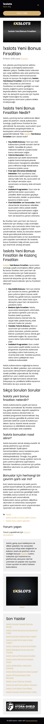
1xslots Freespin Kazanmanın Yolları (21, 692)
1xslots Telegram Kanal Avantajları (21, 646)
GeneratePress (31, 721)
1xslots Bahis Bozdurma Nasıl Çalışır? (22, 671)
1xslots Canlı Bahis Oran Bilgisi (19, 688)
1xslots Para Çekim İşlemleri (18, 521)
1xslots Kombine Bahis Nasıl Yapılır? (21, 636)
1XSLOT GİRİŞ (22, 13)
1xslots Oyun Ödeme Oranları (19, 681)
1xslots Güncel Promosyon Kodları (20, 656)
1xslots (7, 4)
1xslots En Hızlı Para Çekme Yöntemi (21, 685)
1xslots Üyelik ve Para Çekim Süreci (21, 517)
